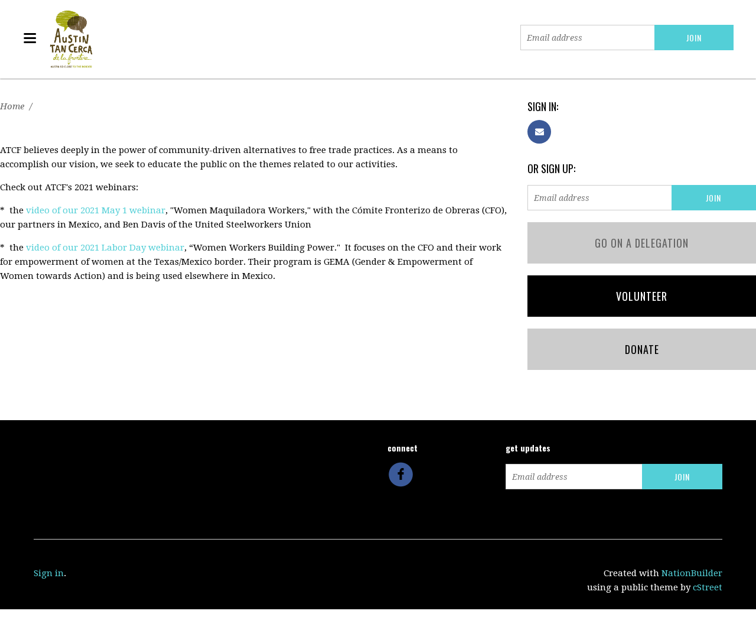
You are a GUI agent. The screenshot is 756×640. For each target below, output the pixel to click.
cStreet (707, 587)
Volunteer (641, 296)
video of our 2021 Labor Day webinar (105, 247)
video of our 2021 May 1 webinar (95, 210)
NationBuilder (692, 573)
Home (12, 106)
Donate (642, 349)
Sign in (49, 573)
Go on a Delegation (642, 243)
